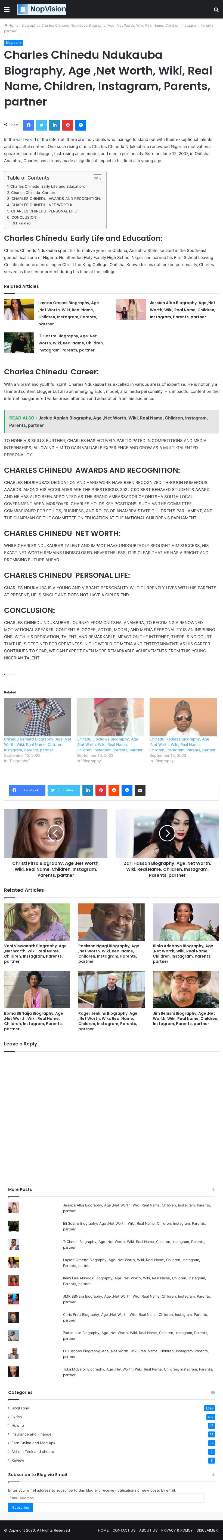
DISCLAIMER (207, 1530)
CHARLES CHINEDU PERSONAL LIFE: (44, 211)
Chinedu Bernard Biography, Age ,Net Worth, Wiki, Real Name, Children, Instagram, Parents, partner (37, 744)
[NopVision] (41, 9)
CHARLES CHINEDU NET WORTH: (41, 205)
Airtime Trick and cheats (32, 1451)
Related (24, 223)
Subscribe (20, 1507)
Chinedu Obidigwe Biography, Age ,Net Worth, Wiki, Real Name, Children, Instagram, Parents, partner (110, 744)
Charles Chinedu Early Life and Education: (47, 186)
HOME (103, 1530)
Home (12, 25)
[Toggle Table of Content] (95, 178)
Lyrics (16, 1417)
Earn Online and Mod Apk (33, 1443)
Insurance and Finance (31, 1434)
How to (17, 1425)
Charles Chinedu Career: (33, 192)
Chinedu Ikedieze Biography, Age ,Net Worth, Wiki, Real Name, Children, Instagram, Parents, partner (182, 744)
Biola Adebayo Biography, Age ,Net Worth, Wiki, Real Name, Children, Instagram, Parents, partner (183, 953)
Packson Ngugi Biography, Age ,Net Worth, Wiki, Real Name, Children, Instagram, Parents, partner (108, 953)
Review (17, 1460)
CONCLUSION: (24, 217)
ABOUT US (148, 1530)
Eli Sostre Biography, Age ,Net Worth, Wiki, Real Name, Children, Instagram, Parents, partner (71, 343)
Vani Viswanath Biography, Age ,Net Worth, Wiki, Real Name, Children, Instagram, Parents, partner (35, 953)
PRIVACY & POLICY (177, 1530)
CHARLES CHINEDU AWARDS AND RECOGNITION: (56, 198)
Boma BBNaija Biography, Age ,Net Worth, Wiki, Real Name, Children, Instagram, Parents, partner (33, 1021)
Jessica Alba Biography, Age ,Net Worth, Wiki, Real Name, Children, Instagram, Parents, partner (182, 310)
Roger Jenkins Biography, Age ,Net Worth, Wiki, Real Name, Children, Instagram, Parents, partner (107, 1021)
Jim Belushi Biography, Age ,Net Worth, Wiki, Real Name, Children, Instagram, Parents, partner (185, 1018)
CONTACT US (124, 1530)
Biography (29, 25)
